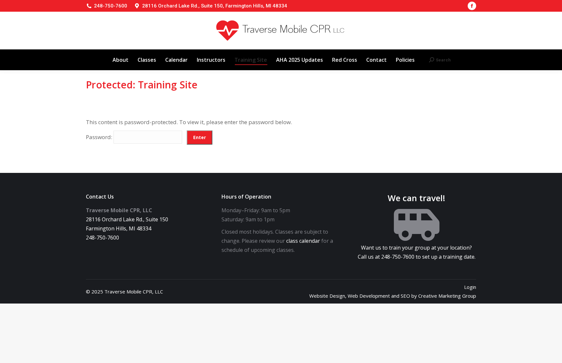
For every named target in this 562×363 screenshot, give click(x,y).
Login (470, 287)
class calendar (303, 240)
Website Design (327, 295)
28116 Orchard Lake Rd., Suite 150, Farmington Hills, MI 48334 (214, 6)
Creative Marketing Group (447, 295)
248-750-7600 (110, 6)
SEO (405, 295)
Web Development (369, 295)
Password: (100, 137)
